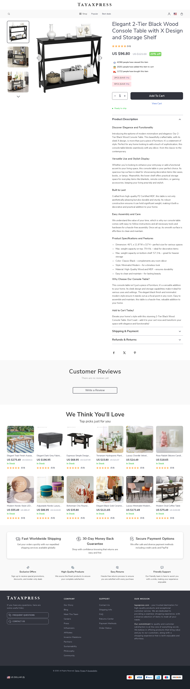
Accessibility (92, 671)
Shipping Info (105, 610)
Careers (67, 619)
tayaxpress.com (141, 605)
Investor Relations (72, 637)
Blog (66, 610)
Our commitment (142, 624)
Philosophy (69, 651)
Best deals (106, 14)
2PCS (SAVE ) (121, 78)
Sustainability (70, 646)
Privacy (83, 671)
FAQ (101, 614)
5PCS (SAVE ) (121, 84)
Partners (68, 642)
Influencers (69, 628)
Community (69, 656)
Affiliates (68, 633)
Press (66, 624)
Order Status (105, 628)
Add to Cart (156, 96)
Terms (77, 671)
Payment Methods (108, 624)
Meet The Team (71, 614)
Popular (94, 14)
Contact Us (104, 605)
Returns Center (106, 619)
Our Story (68, 605)
